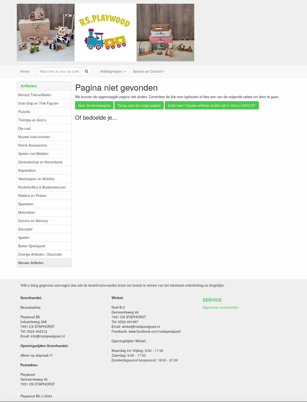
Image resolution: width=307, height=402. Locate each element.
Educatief (25, 229)
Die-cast (24, 128)
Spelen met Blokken (33, 153)
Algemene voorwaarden (221, 307)
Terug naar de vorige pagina (139, 105)
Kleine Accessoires (32, 145)
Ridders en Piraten (32, 195)
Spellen (24, 237)
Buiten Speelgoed (31, 245)
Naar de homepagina (94, 105)
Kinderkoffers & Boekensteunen (42, 187)
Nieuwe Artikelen (31, 262)
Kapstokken (27, 170)
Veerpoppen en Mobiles (36, 178)
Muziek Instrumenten (34, 136)
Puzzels (24, 111)
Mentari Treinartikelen (34, 94)
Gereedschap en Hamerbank (40, 162)
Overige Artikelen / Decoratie (40, 254)
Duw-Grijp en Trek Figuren (38, 103)
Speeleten (26, 203)
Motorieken (26, 212)
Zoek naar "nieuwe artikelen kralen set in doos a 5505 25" (212, 105)
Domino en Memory (33, 220)
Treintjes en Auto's (32, 120)
